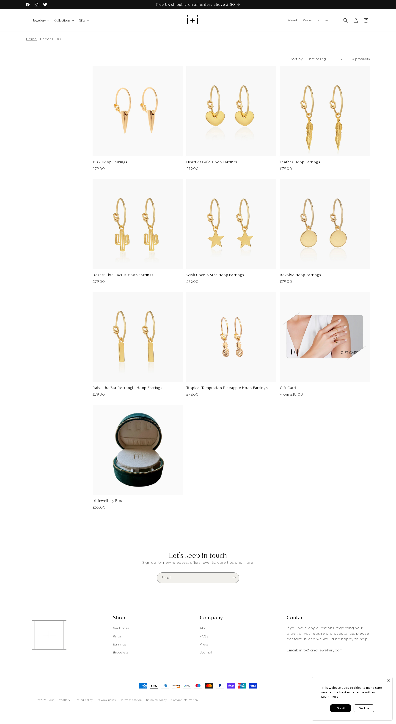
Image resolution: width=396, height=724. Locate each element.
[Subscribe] (234, 577)
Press (204, 644)
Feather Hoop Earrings (300, 162)
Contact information (184, 700)
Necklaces (121, 628)
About (205, 628)
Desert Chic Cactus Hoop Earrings (123, 275)
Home (31, 39)
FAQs (204, 636)
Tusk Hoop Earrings (110, 162)
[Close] (389, 680)
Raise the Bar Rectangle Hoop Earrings (127, 388)
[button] (346, 20)
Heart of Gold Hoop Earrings (212, 162)
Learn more (329, 696)
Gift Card (288, 388)
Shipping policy (156, 700)
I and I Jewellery (59, 700)
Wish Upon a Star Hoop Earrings (215, 275)
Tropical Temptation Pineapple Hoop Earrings (227, 388)
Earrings (119, 644)
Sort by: (297, 59)
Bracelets (120, 652)
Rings (117, 636)
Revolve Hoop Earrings (300, 275)
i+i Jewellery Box (107, 500)
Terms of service (131, 700)
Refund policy (84, 700)
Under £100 (50, 39)
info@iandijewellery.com (321, 650)
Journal (206, 652)
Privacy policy (106, 700)
